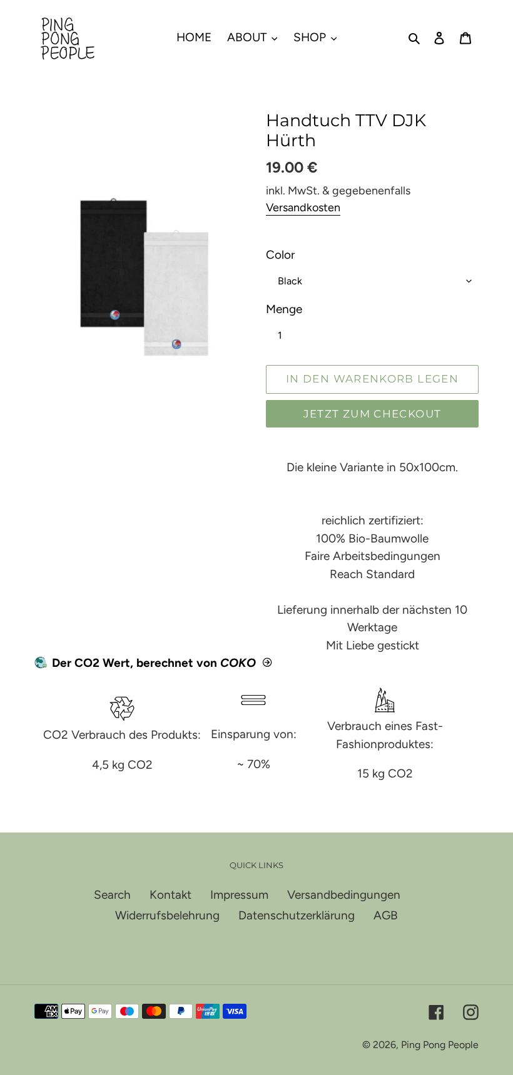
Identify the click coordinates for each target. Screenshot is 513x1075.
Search (112, 895)
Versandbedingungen (343, 895)
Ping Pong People (440, 1045)
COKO (238, 663)
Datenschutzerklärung (296, 915)
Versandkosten (303, 207)
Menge (284, 309)
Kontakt (170, 895)
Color (280, 255)
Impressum (239, 895)
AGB (385, 915)
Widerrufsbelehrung (167, 915)
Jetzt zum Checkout (372, 414)
